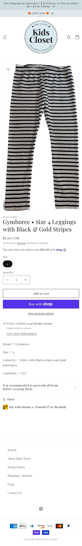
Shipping (21, 243)
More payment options (41, 313)
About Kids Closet (19, 458)
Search (12, 450)
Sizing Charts (16, 467)
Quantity (8, 272)
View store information (22, 333)
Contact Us (15, 493)
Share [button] (11, 399)
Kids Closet (36, 539)
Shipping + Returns (20, 475)
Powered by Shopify (49, 539)
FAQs (11, 484)
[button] (5, 37)
